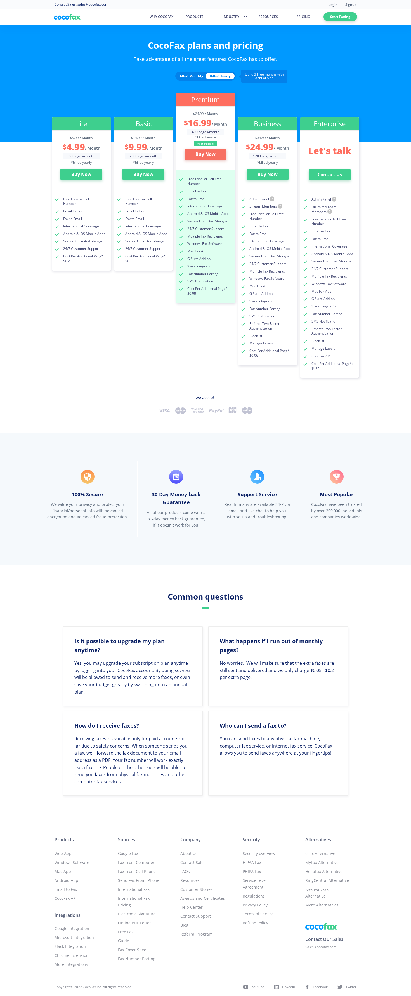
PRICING (303, 16)
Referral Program (196, 934)
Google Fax (128, 853)
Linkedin (288, 987)
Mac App (63, 871)
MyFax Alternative (322, 862)
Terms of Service (258, 914)
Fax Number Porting (136, 958)
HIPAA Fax (252, 862)
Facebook (320, 987)
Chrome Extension (72, 955)
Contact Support (195, 916)
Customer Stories (196, 889)
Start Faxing (340, 16)
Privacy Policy (255, 905)
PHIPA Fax (252, 871)
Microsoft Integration (74, 937)
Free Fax (125, 931)
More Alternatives (322, 905)
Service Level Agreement (255, 884)
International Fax (134, 889)
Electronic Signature (137, 914)
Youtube (257, 987)
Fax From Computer (136, 862)
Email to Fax (66, 889)
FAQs (185, 871)
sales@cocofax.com (92, 4)
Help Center (191, 907)
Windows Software (72, 862)
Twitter (351, 987)
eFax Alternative (320, 853)
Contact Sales (193, 862)
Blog (184, 925)
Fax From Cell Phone (137, 871)
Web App (63, 853)
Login (333, 4)
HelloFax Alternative (323, 871)
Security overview (259, 853)
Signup (350, 4)
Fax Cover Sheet (133, 949)
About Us (188, 853)
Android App (66, 880)
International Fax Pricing (134, 902)
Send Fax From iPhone (138, 880)
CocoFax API (66, 898)
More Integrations (71, 964)
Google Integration (72, 928)
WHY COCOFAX (161, 16)
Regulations (254, 896)
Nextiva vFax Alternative (317, 893)
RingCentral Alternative (327, 880)
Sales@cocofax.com (320, 947)
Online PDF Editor (134, 922)
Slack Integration (70, 946)
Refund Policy (255, 922)
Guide (123, 940)
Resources (190, 880)
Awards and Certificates (202, 898)
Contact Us (330, 175)
